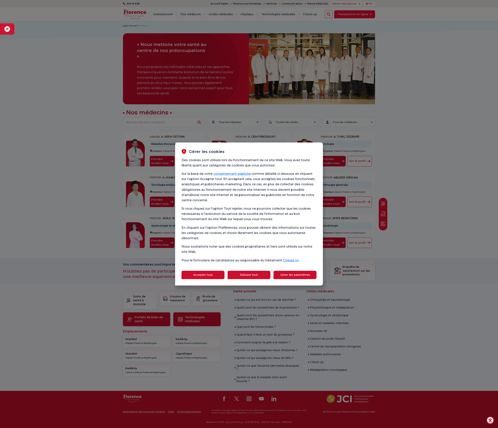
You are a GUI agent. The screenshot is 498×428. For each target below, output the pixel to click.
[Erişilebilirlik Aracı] (490, 420)
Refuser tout (249, 275)
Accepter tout (203, 275)
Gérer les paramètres (295, 275)
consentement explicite (232, 174)
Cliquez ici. (291, 260)
